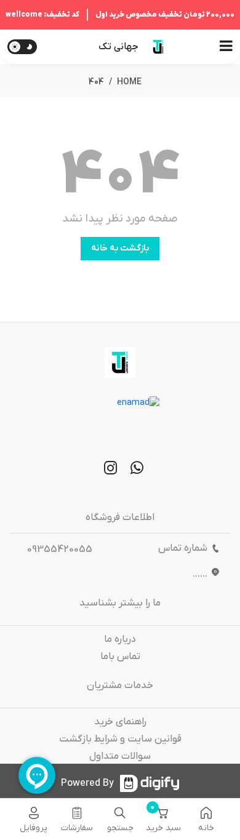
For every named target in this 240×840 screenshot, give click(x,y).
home (129, 82)
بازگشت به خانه (120, 248)
